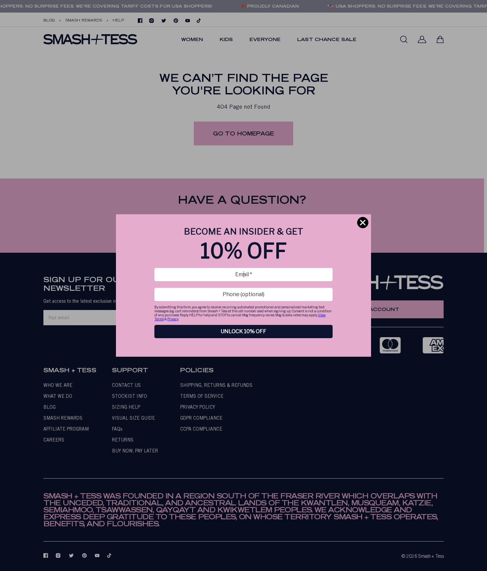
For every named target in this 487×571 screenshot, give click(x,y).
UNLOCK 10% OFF (243, 331)
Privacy (173, 319)
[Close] (362, 222)
